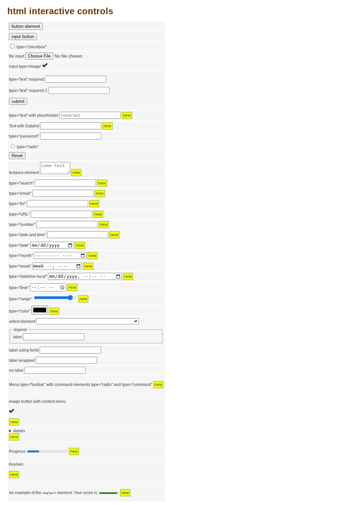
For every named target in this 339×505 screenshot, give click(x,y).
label (18, 337)
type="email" (20, 193)
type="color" (19, 311)
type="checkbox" (31, 47)
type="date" (19, 245)
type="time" (19, 287)
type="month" (21, 255)
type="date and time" (27, 234)
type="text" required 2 (28, 90)
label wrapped (22, 360)
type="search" (21, 183)
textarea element (44, 172)
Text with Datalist (24, 126)
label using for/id (24, 350)
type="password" (24, 136)
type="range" (20, 299)
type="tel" (17, 203)
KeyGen (16, 464)
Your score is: (86, 492)
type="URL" (19, 214)
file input (17, 56)
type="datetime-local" (28, 276)
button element (26, 26)
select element (22, 321)
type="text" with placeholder (34, 115)
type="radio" (28, 147)
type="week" (20, 266)
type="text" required (26, 79)
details (19, 431)
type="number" (22, 224)
